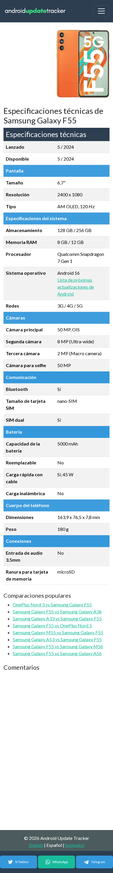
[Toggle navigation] (101, 11)
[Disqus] (56, 751)
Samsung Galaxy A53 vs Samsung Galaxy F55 (57, 639)
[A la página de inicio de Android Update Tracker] (35, 11)
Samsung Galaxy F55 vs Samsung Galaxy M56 (58, 646)
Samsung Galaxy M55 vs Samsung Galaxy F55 (58, 632)
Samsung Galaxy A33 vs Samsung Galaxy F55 (57, 618)
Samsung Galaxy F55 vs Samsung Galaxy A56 (57, 653)
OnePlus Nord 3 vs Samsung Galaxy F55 (52, 604)
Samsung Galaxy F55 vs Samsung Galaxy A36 (57, 611)
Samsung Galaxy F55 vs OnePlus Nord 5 (52, 625)
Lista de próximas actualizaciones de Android (75, 287)
